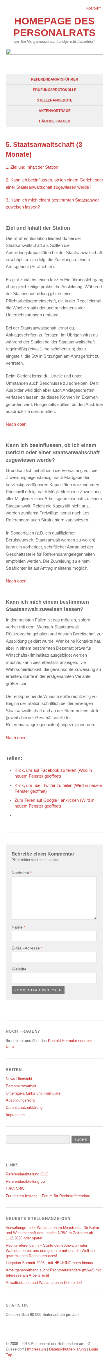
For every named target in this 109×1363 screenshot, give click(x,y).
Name (18, 927)
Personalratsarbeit (21, 1086)
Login (93, 1349)
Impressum (15, 1115)
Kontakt (93, 8)
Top (9, 1355)
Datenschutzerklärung (24, 1107)
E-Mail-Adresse (27, 948)
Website (19, 969)
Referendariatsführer (54, 79)
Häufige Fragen (54, 121)
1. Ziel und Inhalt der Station (32, 167)
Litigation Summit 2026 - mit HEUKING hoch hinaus (49, 1263)
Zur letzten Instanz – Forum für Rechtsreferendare (48, 1196)
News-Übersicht (19, 1079)
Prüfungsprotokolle (54, 90)
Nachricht (22, 872)
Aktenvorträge (55, 111)
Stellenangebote (54, 100)
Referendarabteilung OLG (27, 1174)
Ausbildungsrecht (20, 1100)
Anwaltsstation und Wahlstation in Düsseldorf (44, 1282)
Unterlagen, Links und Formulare (33, 1093)
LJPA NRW (15, 1188)
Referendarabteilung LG (25, 1181)
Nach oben (16, 424)
